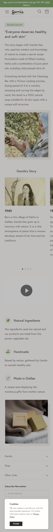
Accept (16, 523)
